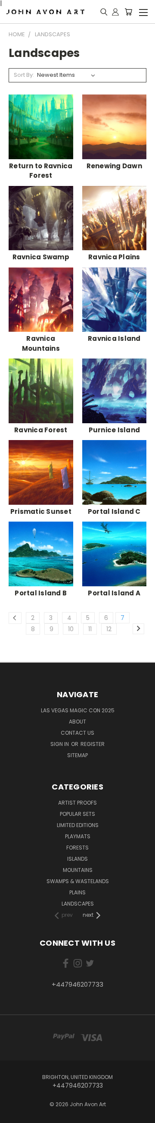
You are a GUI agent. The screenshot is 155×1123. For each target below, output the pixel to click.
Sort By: (24, 75)
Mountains (78, 870)
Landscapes (78, 903)
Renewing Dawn (114, 165)
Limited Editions (78, 825)
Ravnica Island (114, 338)
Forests (77, 847)
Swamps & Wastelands (77, 881)
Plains (77, 892)
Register (93, 744)
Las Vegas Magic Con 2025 (78, 710)
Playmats (77, 836)
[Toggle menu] (143, 11)
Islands (77, 858)
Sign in (60, 744)
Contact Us (77, 732)
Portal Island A (114, 593)
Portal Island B (41, 593)
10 (71, 629)
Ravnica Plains (114, 256)
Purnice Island (114, 429)
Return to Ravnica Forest (40, 170)
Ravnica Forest (41, 429)
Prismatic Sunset (40, 511)
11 (90, 629)
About (77, 721)
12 (109, 629)
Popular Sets (77, 814)
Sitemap (77, 755)
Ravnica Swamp (40, 256)
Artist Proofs (77, 802)
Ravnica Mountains (41, 343)
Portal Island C (114, 511)
